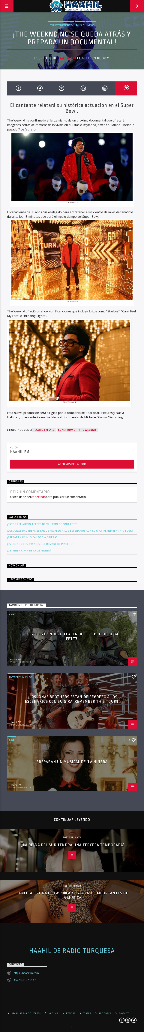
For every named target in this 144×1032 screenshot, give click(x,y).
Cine (11, 614)
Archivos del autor (72, 464)
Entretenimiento (61, 25)
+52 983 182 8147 (25, 980)
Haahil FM (66, 58)
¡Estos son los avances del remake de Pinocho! (40, 544)
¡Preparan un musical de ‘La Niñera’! (32, 537)
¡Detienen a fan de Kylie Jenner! (29, 550)
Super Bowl (66, 429)
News (90, 25)
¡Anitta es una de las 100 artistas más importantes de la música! (73, 895)
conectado (38, 497)
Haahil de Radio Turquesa (72, 951)
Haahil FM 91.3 (44, 429)
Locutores (105, 1013)
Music (80, 25)
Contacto (124, 1013)
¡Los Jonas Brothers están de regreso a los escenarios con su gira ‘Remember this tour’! (70, 530)
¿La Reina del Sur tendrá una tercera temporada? (73, 845)
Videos (87, 1013)
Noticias (53, 1013)
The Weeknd (87, 429)
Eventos (70, 1013)
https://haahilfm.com (26, 973)
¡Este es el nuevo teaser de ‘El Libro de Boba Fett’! (43, 524)
